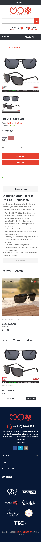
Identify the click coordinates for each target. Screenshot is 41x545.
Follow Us (29, 37)
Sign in (13, 30)
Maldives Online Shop (14, 123)
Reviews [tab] (20, 260)
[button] (4, 300)
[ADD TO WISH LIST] (20, 169)
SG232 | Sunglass (9, 324)
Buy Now (20, 162)
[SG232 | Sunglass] (20, 297)
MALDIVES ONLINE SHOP (23, 532)
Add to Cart (20, 156)
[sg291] (11, 103)
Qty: (3, 148)
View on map (21, 442)
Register (13, 28)
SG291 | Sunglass (9, 390)
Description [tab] (20, 189)
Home (3, 47)
